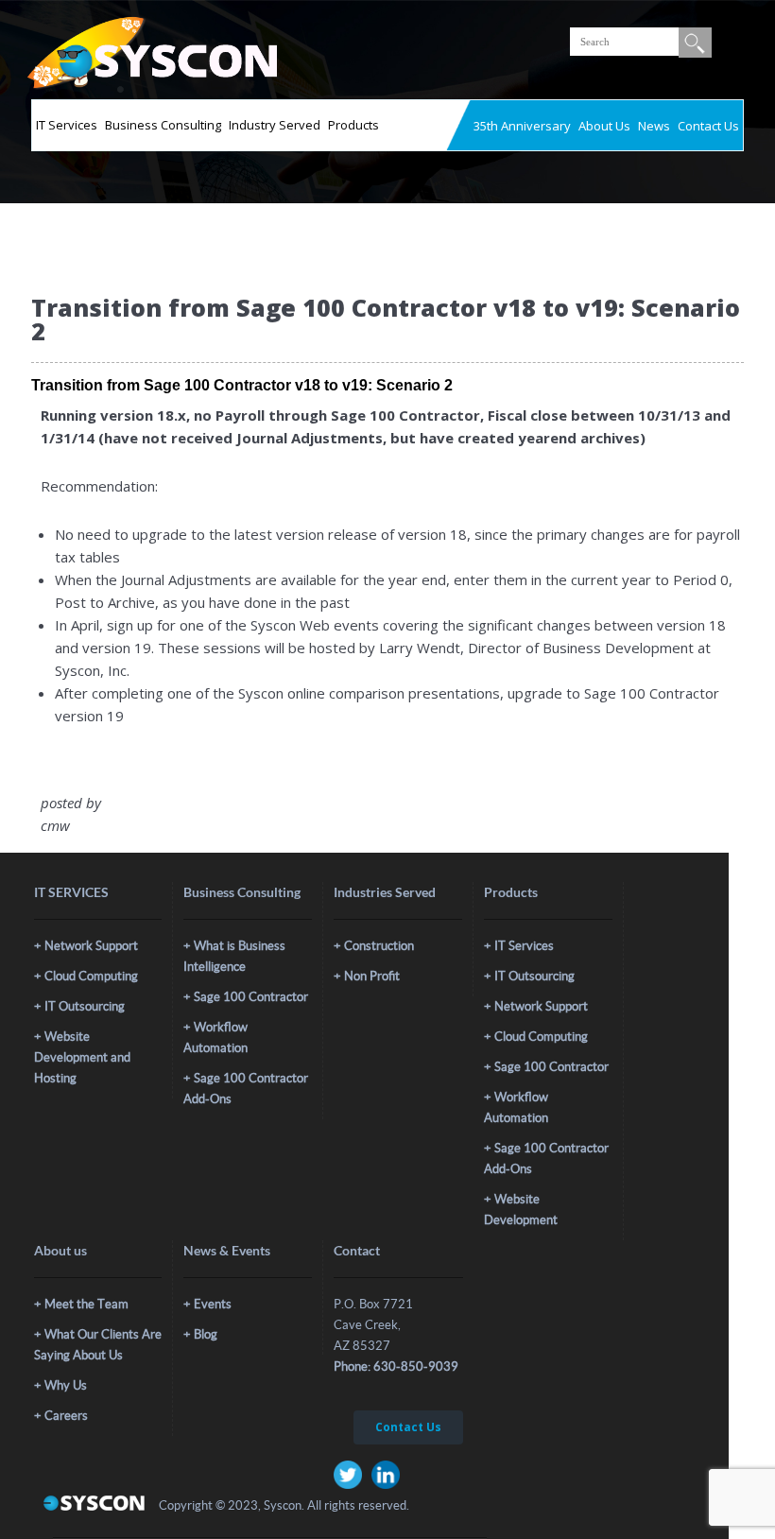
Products (353, 124)
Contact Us (708, 125)
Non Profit (372, 976)
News (654, 125)
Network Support (91, 946)
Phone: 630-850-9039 (396, 1366)
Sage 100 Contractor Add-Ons (245, 1088)
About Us (604, 125)
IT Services (66, 124)
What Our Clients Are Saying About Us (98, 1344)
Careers (66, 1416)
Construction (379, 946)
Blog (205, 1334)
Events (213, 1304)
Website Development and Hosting (82, 1057)
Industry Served (274, 124)
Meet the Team (86, 1304)
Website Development (521, 1209)
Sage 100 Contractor (251, 997)
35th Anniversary (522, 125)
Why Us (65, 1385)
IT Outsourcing (84, 1006)
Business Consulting (163, 124)
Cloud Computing (91, 976)
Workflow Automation (215, 1037)
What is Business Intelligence (234, 956)
